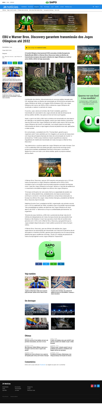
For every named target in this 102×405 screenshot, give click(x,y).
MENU (3, 2)
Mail (8, 2)
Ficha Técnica (5, 396)
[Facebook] (95, 386)
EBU (3, 56)
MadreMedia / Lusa (7, 47)
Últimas (28, 336)
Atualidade (4, 93)
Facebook (42, 364)
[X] (98, 386)
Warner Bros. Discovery (9, 56)
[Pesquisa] (93, 6)
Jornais (12, 2)
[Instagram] (92, 386)
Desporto (4, 53)
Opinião (52, 338)
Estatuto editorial (14, 396)
